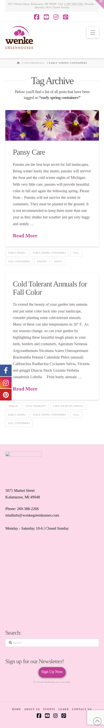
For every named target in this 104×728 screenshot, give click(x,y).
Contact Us (82, 709)
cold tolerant (35, 406)
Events (49, 709)
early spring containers (49, 252)
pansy (58, 261)
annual (13, 406)
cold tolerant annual (68, 406)
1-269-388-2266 (74, 3)
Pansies (42, 261)
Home (16, 709)
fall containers (19, 261)
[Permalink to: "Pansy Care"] (52, 125)
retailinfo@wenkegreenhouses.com (32, 515)
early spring (16, 252)
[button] (93, 32)
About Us (32, 709)
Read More (25, 235)
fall (76, 252)
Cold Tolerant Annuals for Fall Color (50, 288)
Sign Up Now (52, 672)
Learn (64, 709)
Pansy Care (29, 152)
